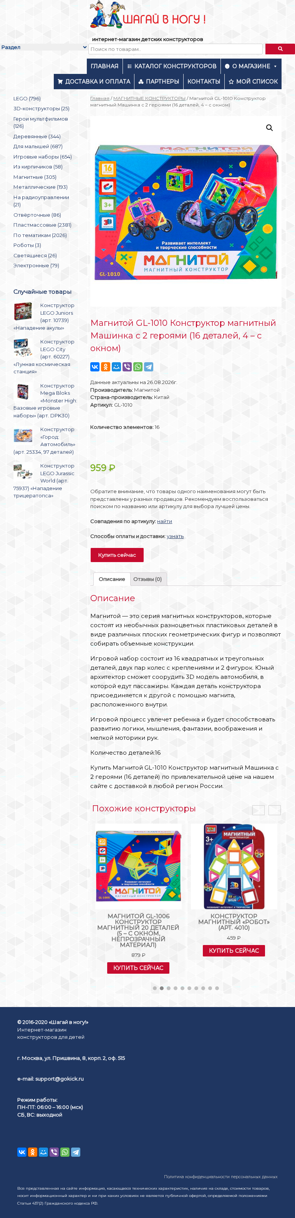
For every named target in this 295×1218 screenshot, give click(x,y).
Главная (105, 66)
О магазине (251, 66)
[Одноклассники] (105, 366)
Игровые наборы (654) (42, 157)
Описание (112, 579)
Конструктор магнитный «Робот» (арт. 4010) (234, 921)
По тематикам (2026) (40, 235)
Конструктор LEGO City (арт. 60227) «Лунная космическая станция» (44, 356)
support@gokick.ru (59, 1079)
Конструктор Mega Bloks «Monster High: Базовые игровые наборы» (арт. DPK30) (45, 401)
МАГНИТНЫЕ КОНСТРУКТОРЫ (149, 98)
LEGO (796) (27, 98)
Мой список (257, 81)
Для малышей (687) (38, 146)
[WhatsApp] (138, 366)
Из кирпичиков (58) (38, 166)
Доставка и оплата (97, 81)
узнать (175, 536)
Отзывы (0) (147, 579)
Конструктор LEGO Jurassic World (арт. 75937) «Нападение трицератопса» (44, 481)
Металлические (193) (40, 187)
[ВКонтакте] (94, 366)
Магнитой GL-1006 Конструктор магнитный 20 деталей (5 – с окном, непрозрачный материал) (138, 930)
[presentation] (258, 810)
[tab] (112, 579)
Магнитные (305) (34, 177)
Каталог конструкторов (175, 66)
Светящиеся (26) (35, 255)
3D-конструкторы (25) (41, 108)
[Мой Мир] (116, 366)
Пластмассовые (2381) (42, 225)
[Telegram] (148, 366)
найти (164, 521)
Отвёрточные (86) (37, 215)
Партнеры (162, 81)
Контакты (203, 81)
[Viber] (127, 366)
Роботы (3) (27, 245)
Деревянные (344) (37, 136)
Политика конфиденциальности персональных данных (221, 1176)
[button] (154, 988)
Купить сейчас (117, 555)
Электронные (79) (36, 265)
